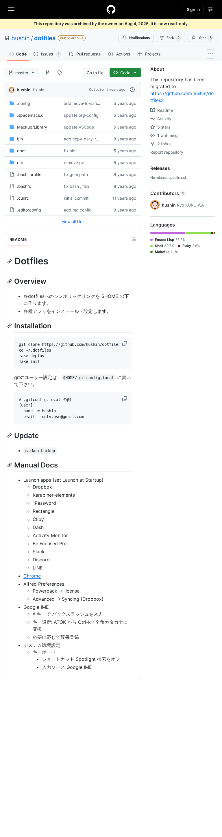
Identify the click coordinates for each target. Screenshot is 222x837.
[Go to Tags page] (59, 72)
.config (23, 103)
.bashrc (24, 186)
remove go (74, 162)
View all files (73, 221)
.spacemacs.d (30, 115)
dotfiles (45, 38)
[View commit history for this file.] (132, 90)
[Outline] (133, 239)
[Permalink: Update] (10, 435)
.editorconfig (29, 209)
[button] (125, 343)
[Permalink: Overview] (10, 281)
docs (21, 150)
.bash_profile (29, 174)
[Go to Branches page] (47, 72)
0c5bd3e (96, 89)
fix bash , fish (76, 186)
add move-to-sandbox (85, 103)
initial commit (76, 198)
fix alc (38, 89)
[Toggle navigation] (11, 9)
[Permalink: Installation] (10, 326)
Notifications (139, 38)
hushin (21, 38)
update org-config (81, 115)
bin (20, 138)
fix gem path (76, 174)
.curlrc (23, 198)
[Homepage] (111, 9)
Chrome (32, 576)
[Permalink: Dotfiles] (10, 261)
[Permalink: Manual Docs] (10, 465)
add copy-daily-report (85, 138)
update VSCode (79, 127)
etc (20, 162)
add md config (78, 209)
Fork (173, 38)
